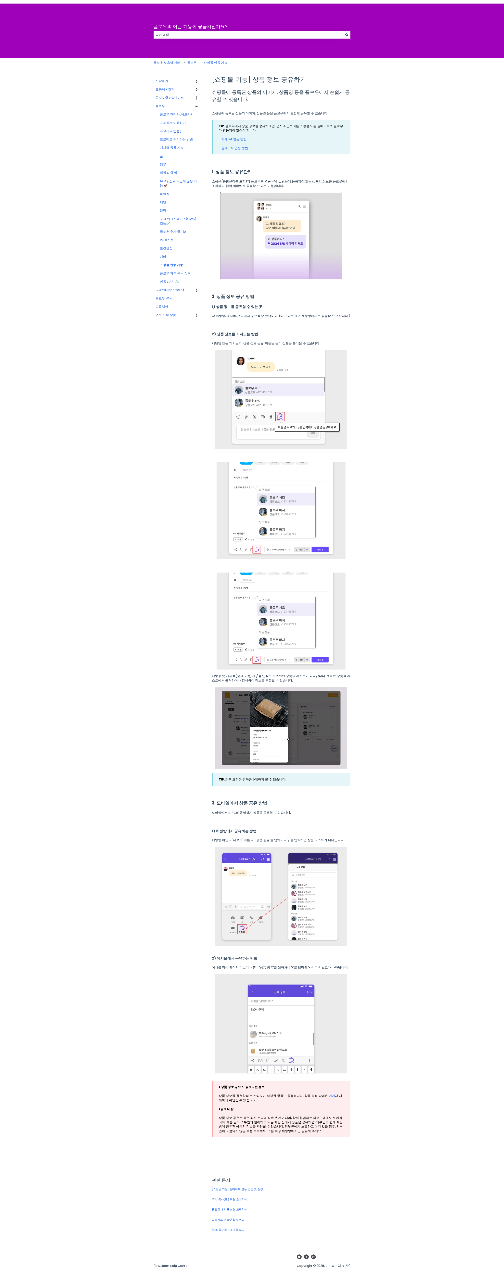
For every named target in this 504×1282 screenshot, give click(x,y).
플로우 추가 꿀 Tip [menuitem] (173, 231)
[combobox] (248, 35)
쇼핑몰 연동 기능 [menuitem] (171, 265)
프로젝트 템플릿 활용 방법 (228, 1220)
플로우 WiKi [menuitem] (164, 298)
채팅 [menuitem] (163, 202)
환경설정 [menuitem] (166, 248)
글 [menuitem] (161, 156)
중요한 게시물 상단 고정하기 (229, 1209)
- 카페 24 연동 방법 (232, 139)
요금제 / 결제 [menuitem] (165, 89)
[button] (197, 81)
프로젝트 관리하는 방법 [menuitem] (176, 139)
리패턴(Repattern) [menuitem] (170, 290)
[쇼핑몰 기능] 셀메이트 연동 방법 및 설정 (237, 1189)
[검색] (346, 35)
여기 (332, 1096)
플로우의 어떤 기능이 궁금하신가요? (190, 26)
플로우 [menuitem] (160, 106)
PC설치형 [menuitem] (167, 240)
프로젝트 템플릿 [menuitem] (171, 131)
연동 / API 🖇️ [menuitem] (169, 281)
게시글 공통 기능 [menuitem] (171, 147)
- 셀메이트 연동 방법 (233, 148)
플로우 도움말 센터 (167, 62)
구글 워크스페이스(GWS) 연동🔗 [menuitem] (178, 221)
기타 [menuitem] (163, 256)
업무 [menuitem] (163, 164)
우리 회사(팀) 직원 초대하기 (229, 1199)
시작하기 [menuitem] (162, 81)
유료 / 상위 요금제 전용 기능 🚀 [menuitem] (178, 183)
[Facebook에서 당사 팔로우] (306, 1256)
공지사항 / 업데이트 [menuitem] (170, 97)
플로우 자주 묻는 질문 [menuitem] (175, 273)
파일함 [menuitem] (164, 194)
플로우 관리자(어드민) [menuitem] (176, 114)
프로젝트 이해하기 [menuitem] (173, 122)
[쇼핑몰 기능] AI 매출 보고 (228, 1230)
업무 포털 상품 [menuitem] (166, 315)
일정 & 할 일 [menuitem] (168, 172)
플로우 (192, 62)
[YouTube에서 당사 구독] (299, 1256)
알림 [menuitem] (163, 210)
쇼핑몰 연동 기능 (215, 62)
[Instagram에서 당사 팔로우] (313, 1256)
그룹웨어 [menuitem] (162, 306)
